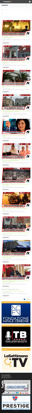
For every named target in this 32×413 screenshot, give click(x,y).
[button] (16, 14)
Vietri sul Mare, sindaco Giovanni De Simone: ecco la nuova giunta (12, 291)
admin (3, 38)
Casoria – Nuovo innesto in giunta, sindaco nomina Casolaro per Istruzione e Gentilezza (15, 232)
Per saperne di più (5, 67)
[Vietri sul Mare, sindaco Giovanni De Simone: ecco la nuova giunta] (15, 289)
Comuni (9, 38)
